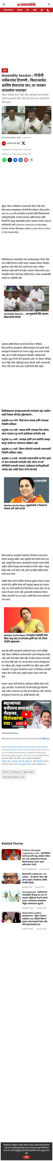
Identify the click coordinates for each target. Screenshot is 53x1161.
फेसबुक (4, 761)
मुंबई (34, 10)
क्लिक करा (46, 738)
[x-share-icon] (10, 161)
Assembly (6, 772)
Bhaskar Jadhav (29, 772)
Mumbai (31, 749)
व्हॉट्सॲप (40, 761)
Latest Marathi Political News (17, 746)
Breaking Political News (39, 746)
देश (27, 10)
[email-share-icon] (26, 161)
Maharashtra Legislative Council (13, 777)
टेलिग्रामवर (28, 761)
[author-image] (4, 143)
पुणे (42, 10)
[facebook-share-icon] (15, 161)
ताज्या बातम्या (8, 10)
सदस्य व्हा (15, 733)
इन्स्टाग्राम (15, 761)
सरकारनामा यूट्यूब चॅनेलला (22, 764)
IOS (35, 755)
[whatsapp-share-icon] (4, 161)
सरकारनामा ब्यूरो (13, 143)
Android (27, 755)
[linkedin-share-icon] (20, 161)
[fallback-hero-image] (11, 854)
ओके (26, 1157)
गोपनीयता (18, 1150)
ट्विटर (9, 761)
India (19, 749)
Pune (24, 749)
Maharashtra (11, 749)
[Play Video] (26, 714)
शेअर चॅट (21, 761)
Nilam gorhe (16, 772)
